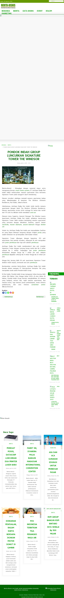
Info (44, 594)
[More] (13, 293)
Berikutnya (40, 297)
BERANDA (6, 11)
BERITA (16, 11)
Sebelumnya (8, 297)
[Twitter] (6, 293)
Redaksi (26, 594)
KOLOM (49, 11)
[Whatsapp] (8, 293)
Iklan (41, 594)
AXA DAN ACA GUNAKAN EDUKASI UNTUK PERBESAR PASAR (53, 462)
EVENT (39, 11)
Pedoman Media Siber (34, 594)
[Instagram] (11, 293)
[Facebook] (3, 293)
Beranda (21, 594)
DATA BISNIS (28, 11)
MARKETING (7, 13)
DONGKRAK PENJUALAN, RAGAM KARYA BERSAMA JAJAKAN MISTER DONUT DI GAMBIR (10, 534)
